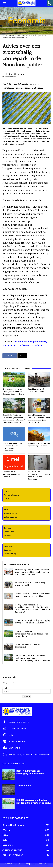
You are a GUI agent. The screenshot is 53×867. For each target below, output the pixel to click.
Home (4, 35)
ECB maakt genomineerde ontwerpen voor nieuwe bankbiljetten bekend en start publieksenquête (32, 572)
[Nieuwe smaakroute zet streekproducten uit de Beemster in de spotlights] (14, 379)
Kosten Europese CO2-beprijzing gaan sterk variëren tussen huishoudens (12, 447)
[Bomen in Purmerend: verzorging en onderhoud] (8, 774)
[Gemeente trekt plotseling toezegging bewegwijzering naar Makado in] (8, 622)
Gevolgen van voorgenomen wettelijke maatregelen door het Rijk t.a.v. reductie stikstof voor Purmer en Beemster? (32, 608)
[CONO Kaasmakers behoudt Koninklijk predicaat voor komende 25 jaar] (8, 596)
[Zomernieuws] (8, 789)
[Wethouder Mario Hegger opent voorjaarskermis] (39, 434)
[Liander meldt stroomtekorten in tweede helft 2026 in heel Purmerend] (39, 462)
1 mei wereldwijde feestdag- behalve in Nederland (11, 474)
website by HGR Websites (39, 864)
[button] (4, 3)
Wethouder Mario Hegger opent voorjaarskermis (39, 444)
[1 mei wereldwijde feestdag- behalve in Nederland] (14, 462)
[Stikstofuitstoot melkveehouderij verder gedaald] (8, 585)
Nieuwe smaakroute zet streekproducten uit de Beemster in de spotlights (13, 391)
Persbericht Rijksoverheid (13, 74)
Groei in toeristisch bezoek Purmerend (36, 390)
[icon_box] (15, 722)
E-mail (4, 688)
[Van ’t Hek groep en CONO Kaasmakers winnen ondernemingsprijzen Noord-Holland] (39, 405)
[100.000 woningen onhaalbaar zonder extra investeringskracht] (8, 803)
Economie (20, 35)
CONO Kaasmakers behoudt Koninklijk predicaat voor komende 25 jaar (32, 595)
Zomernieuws (23, 785)
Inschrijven (26, 696)
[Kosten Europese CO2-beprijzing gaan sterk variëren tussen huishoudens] (14, 434)
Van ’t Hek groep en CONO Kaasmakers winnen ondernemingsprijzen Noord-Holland (39, 418)
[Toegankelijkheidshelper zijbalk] (50, 3)
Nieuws (11, 35)
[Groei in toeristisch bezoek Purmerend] (39, 379)
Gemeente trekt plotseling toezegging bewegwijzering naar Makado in (32, 621)
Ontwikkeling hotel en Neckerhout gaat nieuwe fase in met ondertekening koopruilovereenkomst (14, 418)
